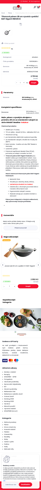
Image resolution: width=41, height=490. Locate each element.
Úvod (3, 13)
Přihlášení (25, 1)
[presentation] (2, 265)
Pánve (10, 13)
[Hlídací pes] (20, 43)
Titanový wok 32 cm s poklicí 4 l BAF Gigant (19, 266)
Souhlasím (25, 484)
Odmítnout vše (10, 485)
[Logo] (17, 7)
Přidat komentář (21, 228)
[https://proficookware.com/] (21, 332)
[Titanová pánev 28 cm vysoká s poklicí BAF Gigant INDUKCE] (7, 32)
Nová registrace (35, 1)
